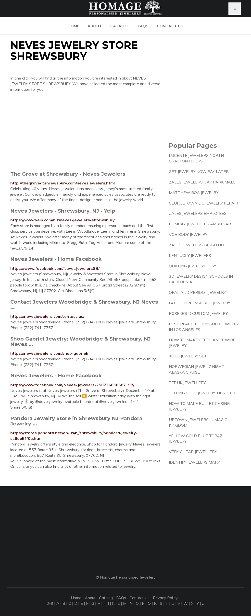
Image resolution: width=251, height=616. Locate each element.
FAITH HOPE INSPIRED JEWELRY (199, 302)
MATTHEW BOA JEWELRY (193, 192)
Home (73, 25)
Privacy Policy (165, 597)
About (95, 25)
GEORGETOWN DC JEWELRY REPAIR (203, 203)
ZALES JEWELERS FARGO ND (196, 244)
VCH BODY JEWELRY (188, 234)
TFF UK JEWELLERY (187, 382)
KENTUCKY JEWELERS (190, 255)
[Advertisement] (86, 131)
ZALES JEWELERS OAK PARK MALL (202, 182)
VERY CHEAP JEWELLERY (193, 451)
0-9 (50, 603)
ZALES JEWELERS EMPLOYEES (197, 213)
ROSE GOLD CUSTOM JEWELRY (198, 313)
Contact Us (170, 25)
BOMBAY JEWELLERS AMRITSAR (200, 223)
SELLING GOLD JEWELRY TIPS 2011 (202, 392)
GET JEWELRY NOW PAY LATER (199, 171)
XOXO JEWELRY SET (188, 356)
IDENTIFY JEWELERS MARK (194, 462)
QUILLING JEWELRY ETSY (192, 265)
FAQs (143, 25)
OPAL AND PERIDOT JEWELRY (197, 292)
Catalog (119, 25)
